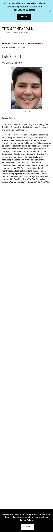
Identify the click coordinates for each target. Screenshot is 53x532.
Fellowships (19, 44)
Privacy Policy (26, 520)
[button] (48, 30)
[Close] (50, 11)
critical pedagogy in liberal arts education (20, 174)
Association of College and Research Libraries (23, 154)
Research (6, 44)
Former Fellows (34, 44)
